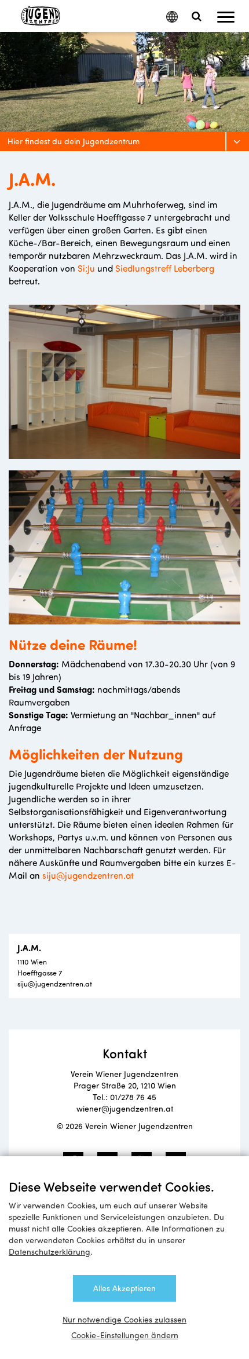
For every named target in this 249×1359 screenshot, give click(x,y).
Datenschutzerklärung (49, 1251)
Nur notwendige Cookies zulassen (124, 1319)
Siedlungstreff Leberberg (164, 268)
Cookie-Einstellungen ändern (124, 1334)
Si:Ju (86, 268)
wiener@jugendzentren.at (124, 1108)
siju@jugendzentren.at (88, 875)
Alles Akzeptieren (124, 1288)
